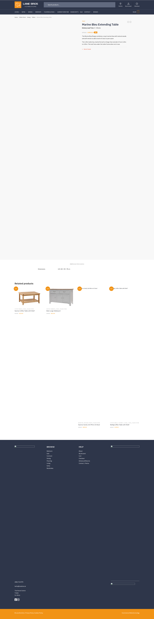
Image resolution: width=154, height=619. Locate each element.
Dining (28, 17)
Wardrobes (50, 468)
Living (24, 309)
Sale (48, 453)
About (81, 451)
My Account (128, 6)
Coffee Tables (18, 309)
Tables (33, 17)
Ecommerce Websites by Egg (130, 613)
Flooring (49, 461)
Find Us (120, 6)
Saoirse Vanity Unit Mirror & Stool (89, 425)
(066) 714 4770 (19, 582)
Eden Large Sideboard (53, 311)
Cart (80, 456)
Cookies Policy (38, 613)
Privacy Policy (29, 613)
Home (16, 17)
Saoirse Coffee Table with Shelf (24, 311)
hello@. (20, 586)
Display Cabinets (50, 309)
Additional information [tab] (77, 264)
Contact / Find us (84, 463)
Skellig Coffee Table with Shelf (119, 425)
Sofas (48, 466)
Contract (120, 422)
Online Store (22, 17)
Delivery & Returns (84, 461)
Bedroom (80, 422)
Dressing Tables (88, 422)
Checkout (136, 6)
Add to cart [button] (29, 431)
